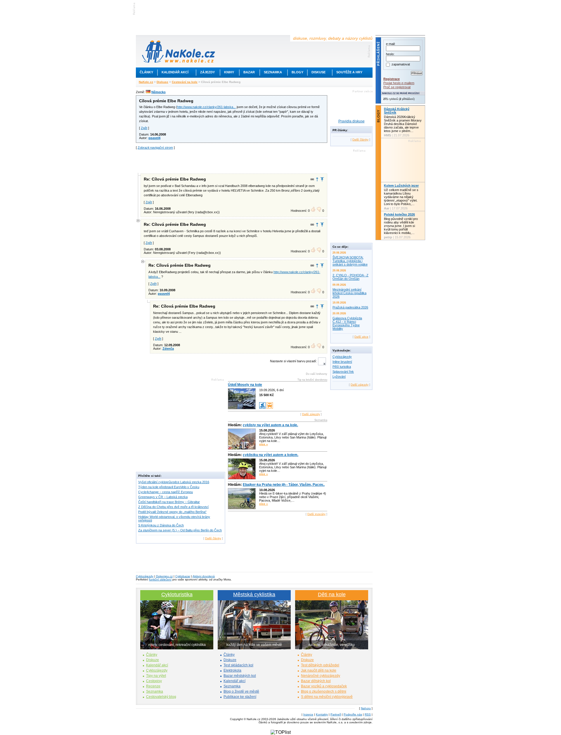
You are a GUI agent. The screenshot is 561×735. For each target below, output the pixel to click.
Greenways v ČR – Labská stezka (163, 497)
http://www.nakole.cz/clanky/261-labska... (206, 107)
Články (146, 72)
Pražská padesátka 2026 (350, 307)
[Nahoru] (322, 179)
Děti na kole (332, 594)
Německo (158, 92)
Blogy (297, 72)
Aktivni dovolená (204, 576)
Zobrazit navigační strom (155, 147)
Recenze (153, 686)
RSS (368, 714)
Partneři (335, 714)
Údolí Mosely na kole (245, 385)
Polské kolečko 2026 (399, 214)
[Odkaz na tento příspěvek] (312, 179)
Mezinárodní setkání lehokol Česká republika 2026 (349, 293)
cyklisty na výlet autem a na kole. (270, 425)
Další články (213, 538)
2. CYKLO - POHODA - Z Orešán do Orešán (350, 276)
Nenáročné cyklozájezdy (320, 676)
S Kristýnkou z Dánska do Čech (161, 525)
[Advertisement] (231, 161)
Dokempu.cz (164, 576)
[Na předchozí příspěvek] (317, 179)
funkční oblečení (160, 579)
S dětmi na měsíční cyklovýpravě (327, 697)
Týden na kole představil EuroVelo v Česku (168, 487)
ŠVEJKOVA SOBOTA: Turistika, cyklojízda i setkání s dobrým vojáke (350, 261)
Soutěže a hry (349, 72)
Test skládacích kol (238, 665)
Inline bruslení (342, 361)
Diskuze (152, 660)
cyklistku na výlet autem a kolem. (270, 455)
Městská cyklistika (254, 594)
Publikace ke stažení (240, 697)
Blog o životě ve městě (241, 691)
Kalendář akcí (175, 72)
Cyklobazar (182, 576)
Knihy (229, 72)
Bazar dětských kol (316, 681)
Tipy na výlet (156, 676)
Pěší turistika (342, 366)
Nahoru (366, 708)
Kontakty (322, 714)
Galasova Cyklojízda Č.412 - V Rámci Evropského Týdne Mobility (347, 323)
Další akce (361, 336)
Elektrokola (232, 670)
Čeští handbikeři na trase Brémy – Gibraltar (169, 502)
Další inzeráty (316, 514)
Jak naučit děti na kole (318, 670)
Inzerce (308, 714)
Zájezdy (207, 72)
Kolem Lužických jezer (401, 185)
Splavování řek (343, 371)
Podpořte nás (353, 714)
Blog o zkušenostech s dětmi (323, 691)
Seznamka (273, 72)
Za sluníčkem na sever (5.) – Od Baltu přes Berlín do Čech (180, 530)
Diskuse (318, 72)
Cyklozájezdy (342, 356)
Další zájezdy (311, 414)
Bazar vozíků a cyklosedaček (324, 686)
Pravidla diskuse (351, 121)
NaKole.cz (146, 82)
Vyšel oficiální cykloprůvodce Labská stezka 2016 (173, 482)
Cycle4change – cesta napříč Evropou (165, 492)
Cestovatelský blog (161, 697)
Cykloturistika (177, 594)
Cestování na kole (185, 82)
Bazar (249, 72)
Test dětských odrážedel (320, 665)
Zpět (144, 128)
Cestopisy (154, 681)
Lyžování (339, 376)
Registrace (391, 79)
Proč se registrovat (397, 87)
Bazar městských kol (240, 676)
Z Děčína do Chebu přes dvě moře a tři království (173, 507)
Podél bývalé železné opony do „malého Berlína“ (172, 512)
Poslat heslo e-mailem (398, 83)
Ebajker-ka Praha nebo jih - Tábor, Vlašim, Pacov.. (284, 485)
